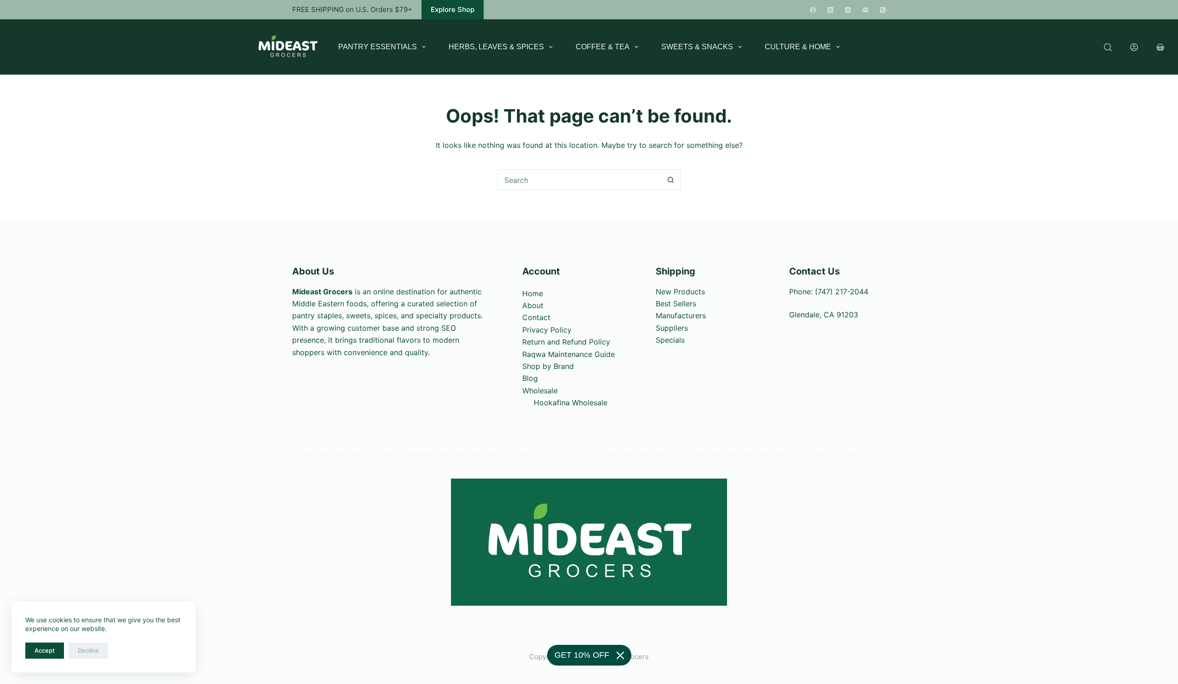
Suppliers (672, 328)
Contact (536, 317)
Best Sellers (676, 303)
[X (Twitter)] (830, 10)
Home (532, 293)
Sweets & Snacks (697, 47)
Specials (670, 340)
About (532, 305)
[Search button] (671, 180)
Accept (45, 650)
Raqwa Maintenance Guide (568, 354)
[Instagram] (848, 10)
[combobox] (579, 180)
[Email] (865, 10)
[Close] (620, 655)
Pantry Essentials (377, 47)
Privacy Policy (547, 329)
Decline (88, 650)
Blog (530, 378)
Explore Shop (452, 9)
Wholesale (540, 390)
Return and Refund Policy (566, 341)
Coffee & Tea (602, 47)
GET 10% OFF (581, 655)
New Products (680, 291)
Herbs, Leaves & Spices (496, 47)
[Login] (1134, 47)
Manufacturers (681, 315)
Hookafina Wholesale (570, 402)
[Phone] (883, 10)
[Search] (1108, 47)
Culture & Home (798, 47)
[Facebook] (813, 10)
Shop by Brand (548, 366)
